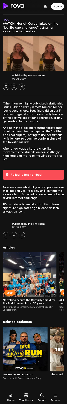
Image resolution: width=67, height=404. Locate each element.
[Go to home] (13, 6)
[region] (33, 282)
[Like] (14, 87)
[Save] (6, 87)
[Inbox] (45, 6)
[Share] (22, 87)
